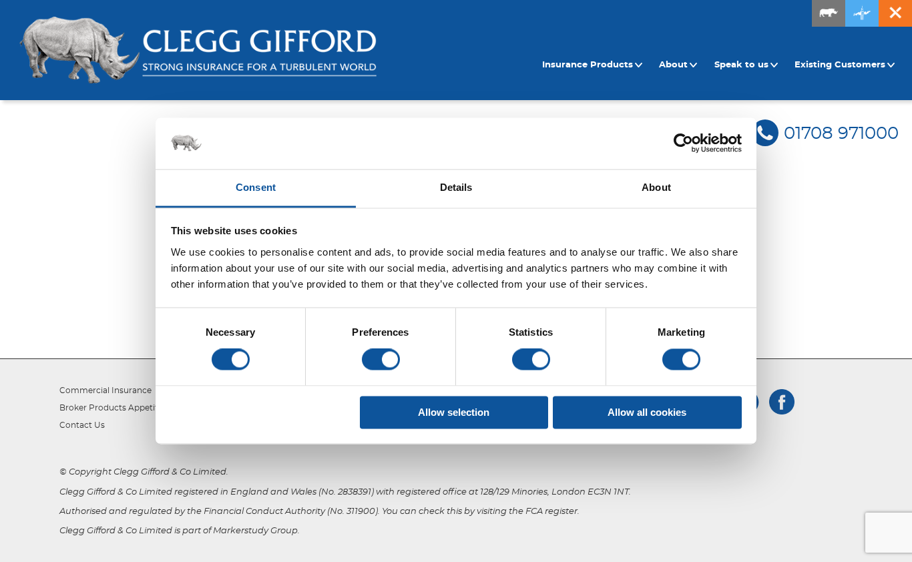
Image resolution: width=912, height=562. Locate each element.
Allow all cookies (647, 412)
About (673, 65)
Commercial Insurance (105, 390)
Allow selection (453, 412)
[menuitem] (594, 65)
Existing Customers (839, 65)
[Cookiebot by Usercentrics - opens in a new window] (683, 143)
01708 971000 (841, 133)
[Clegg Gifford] (198, 50)
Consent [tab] (256, 187)
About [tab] (656, 187)
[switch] (381, 359)
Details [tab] (456, 187)
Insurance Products (587, 65)
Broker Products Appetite (111, 408)
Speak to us (741, 65)
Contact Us (82, 425)
